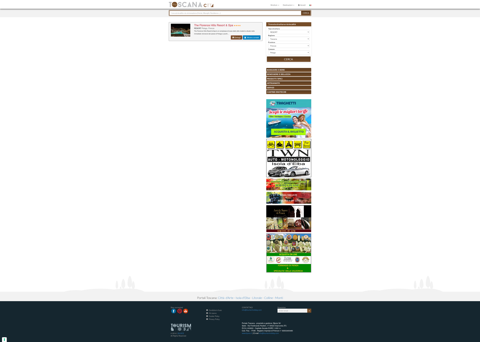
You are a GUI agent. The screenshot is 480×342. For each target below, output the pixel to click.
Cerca (306, 13)
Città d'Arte (225, 298)
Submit (309, 311)
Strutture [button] (274, 5)
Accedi (303, 5)
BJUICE (181, 333)
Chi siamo (213, 313)
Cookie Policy (214, 316)
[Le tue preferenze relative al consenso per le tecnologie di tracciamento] (4, 339)
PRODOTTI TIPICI (274, 79)
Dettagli (237, 37)
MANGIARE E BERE (276, 70)
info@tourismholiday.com (252, 310)
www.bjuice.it (247, 333)
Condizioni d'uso (215, 310)
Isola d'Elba (243, 298)
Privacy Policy (214, 319)
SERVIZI (270, 88)
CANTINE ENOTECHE (276, 92)
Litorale (257, 298)
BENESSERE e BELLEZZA (278, 74)
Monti (279, 298)
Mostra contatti (252, 37)
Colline (268, 298)
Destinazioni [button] (288, 5)
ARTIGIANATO (273, 83)
